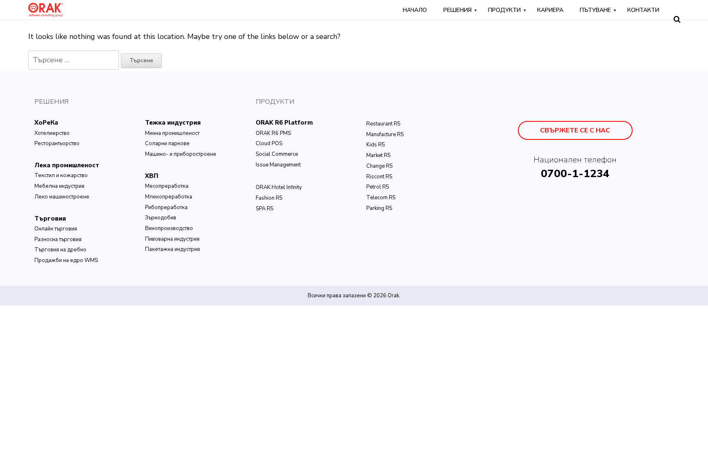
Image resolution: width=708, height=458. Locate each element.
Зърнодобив (160, 217)
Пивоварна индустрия (172, 239)
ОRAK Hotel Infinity (279, 187)
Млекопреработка (168, 197)
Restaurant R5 (383, 124)
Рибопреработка (166, 207)
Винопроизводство (169, 228)
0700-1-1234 (575, 173)
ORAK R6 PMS (273, 133)
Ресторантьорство (56, 143)
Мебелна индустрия (59, 186)
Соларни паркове (167, 143)
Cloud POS (269, 143)
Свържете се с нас (575, 130)
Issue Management (278, 165)
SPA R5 (265, 208)
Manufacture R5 (385, 134)
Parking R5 (379, 208)
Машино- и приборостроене (180, 154)
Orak (393, 295)
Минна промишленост (172, 133)
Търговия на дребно (60, 249)
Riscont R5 (379, 176)
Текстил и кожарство (61, 175)
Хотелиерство (52, 133)
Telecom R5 (381, 197)
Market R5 (378, 155)
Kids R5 (375, 144)
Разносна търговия (58, 239)
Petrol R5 (377, 187)
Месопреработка (166, 186)
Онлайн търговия (55, 228)
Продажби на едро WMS (66, 260)
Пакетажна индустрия (172, 249)
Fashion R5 (269, 198)
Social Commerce (277, 154)
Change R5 (379, 166)
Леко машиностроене (61, 197)
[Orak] (45, 9)
